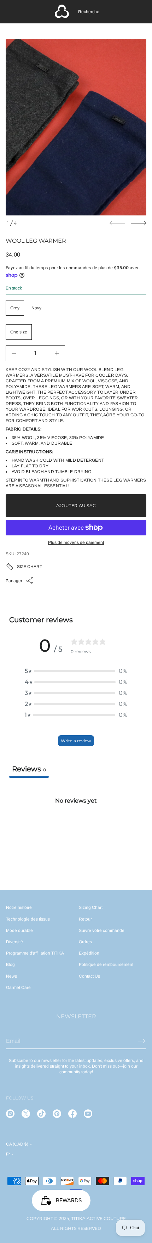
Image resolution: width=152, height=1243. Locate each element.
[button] (89, 11)
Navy (36, 307)
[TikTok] (41, 1113)
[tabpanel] (76, 831)
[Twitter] (26, 1113)
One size (18, 332)
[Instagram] (10, 1113)
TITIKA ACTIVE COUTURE (98, 1218)
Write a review (76, 740)
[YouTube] (88, 1113)
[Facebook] (72, 1113)
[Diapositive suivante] (138, 223)
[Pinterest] (57, 1113)
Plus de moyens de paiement (76, 542)
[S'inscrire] (142, 1041)
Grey (14, 307)
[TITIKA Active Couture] (62, 12)
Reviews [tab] (29, 769)
